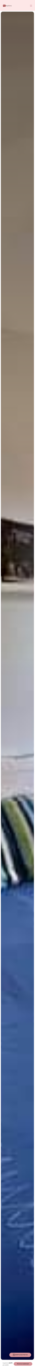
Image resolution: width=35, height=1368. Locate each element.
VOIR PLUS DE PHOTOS (21, 1355)
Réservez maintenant (23, 1364)
